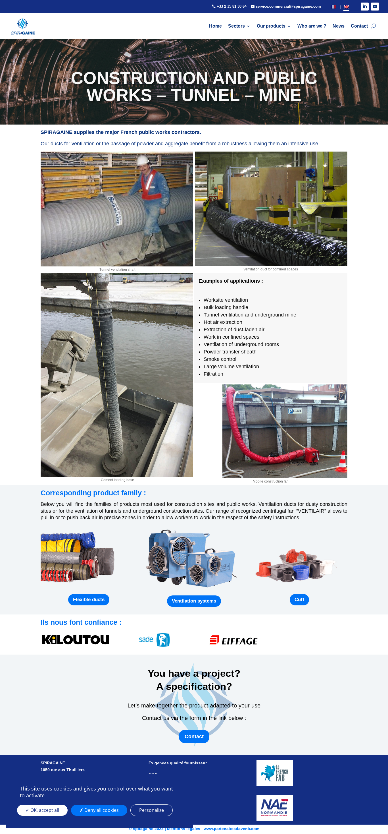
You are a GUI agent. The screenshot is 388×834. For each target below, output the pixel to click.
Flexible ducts (89, 599)
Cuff (299, 599)
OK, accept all (44, 810)
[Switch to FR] (333, 6)
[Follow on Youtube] (375, 7)
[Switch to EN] (346, 6)
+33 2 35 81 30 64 (232, 6)
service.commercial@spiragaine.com (288, 6)
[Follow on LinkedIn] (365, 7)
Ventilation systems (194, 601)
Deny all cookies (101, 810)
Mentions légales (183, 828)
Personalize (151, 810)
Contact (194, 736)
